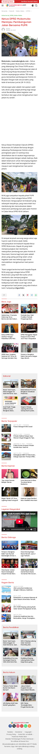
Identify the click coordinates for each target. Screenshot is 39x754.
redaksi (8, 29)
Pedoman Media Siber (19, 737)
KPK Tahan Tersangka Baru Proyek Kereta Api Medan (27, 705)
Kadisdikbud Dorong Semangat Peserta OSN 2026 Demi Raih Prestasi (10, 660)
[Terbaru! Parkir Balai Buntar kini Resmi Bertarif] (10, 680)
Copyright (28, 732)
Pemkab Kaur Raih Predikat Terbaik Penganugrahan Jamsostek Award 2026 (29, 317)
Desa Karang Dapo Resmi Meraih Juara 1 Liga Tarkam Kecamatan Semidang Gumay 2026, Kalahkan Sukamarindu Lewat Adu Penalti (29, 554)
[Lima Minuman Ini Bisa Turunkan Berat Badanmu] (29, 473)
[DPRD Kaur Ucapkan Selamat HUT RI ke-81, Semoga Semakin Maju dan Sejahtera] (10, 347)
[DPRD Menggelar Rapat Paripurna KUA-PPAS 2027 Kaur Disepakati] (29, 328)
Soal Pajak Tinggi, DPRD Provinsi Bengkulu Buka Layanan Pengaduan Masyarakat (10, 409)
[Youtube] (21, 726)
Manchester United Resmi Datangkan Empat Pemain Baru (8, 572)
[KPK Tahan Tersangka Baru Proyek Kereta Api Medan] (28, 697)
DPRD (12, 15)
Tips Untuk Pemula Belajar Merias (8, 481)
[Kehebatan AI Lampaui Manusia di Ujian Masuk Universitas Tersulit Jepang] (6, 599)
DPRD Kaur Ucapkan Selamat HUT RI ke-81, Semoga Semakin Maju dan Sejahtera (9, 356)
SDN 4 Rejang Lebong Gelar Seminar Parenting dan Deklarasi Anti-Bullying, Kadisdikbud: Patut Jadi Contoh (28, 643)
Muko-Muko (18, 15)
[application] (19, 521)
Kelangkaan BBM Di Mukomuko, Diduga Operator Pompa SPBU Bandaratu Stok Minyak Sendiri (24, 456)
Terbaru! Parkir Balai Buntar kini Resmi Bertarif (10, 688)
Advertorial (5, 15)
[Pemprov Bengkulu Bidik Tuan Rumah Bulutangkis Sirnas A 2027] (10, 545)
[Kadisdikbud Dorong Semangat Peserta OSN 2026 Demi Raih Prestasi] (10, 652)
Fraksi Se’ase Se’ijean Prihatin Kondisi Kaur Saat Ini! (24, 446)
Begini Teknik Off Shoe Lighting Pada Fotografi (10, 499)
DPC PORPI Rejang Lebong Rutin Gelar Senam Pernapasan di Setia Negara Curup (25, 608)
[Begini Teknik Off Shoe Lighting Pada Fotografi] (10, 492)
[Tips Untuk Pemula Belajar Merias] (10, 473)
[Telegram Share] (31, 295)
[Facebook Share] (19, 295)
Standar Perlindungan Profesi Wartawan (19, 739)
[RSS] (29, 726)
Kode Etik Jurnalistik (25, 734)
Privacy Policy (11, 734)
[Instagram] (18, 726)
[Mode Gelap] (33, 5)
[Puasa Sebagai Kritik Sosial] (6, 428)
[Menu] (3, 5)
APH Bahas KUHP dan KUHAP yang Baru (10, 704)
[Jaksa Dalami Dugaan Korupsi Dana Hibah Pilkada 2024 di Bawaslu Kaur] (28, 680)
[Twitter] (14, 726)
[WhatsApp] (25, 726)
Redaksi (10, 732)
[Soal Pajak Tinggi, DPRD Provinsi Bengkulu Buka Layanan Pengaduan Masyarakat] (10, 400)
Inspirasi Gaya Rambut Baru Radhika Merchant (29, 499)
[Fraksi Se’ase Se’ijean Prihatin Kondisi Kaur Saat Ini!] (6, 447)
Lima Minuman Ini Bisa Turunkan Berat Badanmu (28, 482)
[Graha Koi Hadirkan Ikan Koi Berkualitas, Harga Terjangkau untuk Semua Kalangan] (6, 618)
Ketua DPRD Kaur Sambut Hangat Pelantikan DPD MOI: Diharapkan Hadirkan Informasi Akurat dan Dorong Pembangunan (9, 337)
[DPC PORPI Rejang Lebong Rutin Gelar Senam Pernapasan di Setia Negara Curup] (6, 608)
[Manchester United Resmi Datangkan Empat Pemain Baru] (10, 563)
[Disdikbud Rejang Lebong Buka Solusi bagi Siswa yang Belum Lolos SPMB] (28, 652)
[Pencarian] (36, 5)
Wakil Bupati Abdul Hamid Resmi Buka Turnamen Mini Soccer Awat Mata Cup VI (28, 572)
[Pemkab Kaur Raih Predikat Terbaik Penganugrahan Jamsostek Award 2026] (29, 308)
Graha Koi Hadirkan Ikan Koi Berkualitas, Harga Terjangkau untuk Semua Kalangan (24, 617)
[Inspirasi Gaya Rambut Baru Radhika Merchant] (29, 492)
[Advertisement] (19, 121)
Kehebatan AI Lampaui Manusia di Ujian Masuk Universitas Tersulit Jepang (25, 598)
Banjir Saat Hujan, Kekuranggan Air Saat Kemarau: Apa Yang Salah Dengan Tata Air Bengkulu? (10, 392)
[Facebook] (10, 726)
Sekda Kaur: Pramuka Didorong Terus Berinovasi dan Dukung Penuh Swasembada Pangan (10, 317)
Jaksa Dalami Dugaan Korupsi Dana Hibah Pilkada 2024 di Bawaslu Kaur (28, 688)
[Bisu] (31, 529)
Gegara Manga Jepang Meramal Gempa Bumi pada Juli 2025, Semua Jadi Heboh (28, 409)
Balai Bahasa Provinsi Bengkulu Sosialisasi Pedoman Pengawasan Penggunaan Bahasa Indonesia (28, 392)
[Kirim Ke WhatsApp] (35, 295)
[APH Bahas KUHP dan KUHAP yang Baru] (10, 697)
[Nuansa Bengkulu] (15, 5)
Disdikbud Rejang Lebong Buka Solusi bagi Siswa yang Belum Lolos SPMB (27, 660)
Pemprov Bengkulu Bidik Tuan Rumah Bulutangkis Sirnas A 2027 (9, 554)
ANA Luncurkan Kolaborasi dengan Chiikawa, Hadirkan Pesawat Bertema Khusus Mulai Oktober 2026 (24, 589)
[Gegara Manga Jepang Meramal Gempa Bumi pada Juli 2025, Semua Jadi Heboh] (28, 400)
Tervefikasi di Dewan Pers (20, 741)
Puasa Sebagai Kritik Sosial (23, 427)
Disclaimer (18, 732)
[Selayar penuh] (35, 529)
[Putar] (4, 529)
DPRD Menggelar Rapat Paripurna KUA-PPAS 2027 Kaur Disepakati (29, 336)
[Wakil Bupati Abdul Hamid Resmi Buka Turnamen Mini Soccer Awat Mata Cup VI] (29, 563)
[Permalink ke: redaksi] (3, 29)
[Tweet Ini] (23, 295)
